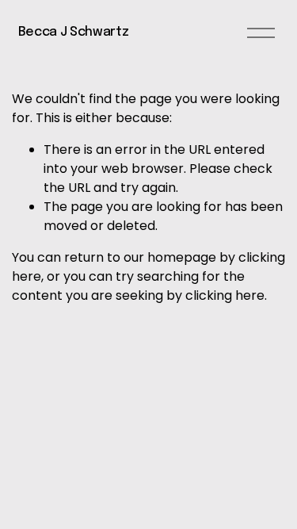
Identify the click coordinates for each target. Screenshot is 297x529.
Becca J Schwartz (73, 32)
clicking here (225, 295)
